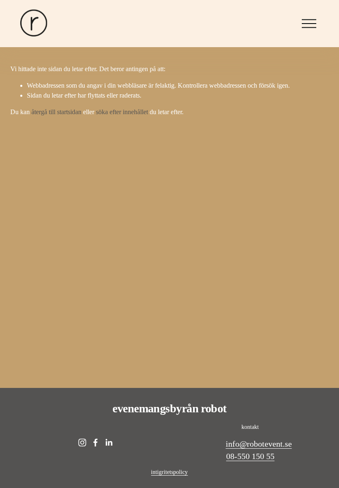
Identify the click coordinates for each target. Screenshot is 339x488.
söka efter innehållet (122, 111)
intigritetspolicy (169, 472)
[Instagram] (82, 442)
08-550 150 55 (250, 456)
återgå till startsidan (56, 111)
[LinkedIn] (109, 442)
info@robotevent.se (259, 443)
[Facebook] (95, 442)
